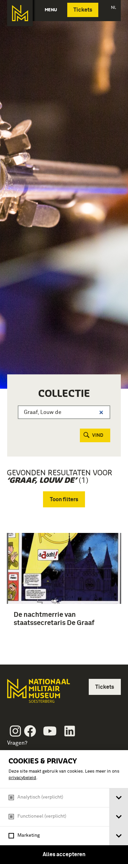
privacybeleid (22, 778)
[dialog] (64, 807)
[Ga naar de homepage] (20, 13)
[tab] (118, 797)
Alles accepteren (64, 854)
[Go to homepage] (38, 694)
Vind (97, 435)
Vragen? (17, 743)
